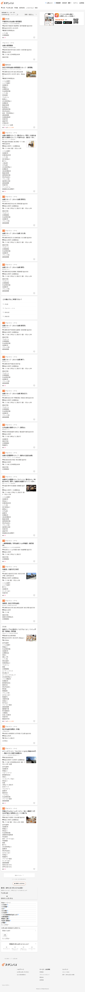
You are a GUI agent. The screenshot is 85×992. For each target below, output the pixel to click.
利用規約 (42, 972)
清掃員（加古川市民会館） (11, 603)
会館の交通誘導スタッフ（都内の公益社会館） (18, 455)
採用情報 (42, 980)
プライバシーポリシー (45, 974)
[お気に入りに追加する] (34, 38)
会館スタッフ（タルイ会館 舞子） (13, 359)
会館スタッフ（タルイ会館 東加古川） (15, 393)
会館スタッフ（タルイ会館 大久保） (14, 233)
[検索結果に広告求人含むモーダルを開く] (8, 14)
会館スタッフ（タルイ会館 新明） (13, 267)
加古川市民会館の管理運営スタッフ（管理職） (18, 67)
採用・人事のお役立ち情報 (68, 974)
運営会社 (42, 977)
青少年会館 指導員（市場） (11, 729)
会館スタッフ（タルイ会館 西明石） (14, 199)
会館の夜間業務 (7, 45)
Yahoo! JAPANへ (6, 985)
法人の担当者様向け (21, 974)
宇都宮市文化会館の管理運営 (12, 21)
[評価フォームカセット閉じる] (36, 944)
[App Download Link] (58, 23)
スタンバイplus (65, 972)
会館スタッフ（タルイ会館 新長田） (14, 325)
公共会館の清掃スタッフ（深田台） (14, 427)
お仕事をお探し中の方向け (23, 972)
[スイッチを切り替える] (17, 14)
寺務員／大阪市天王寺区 (10, 569)
